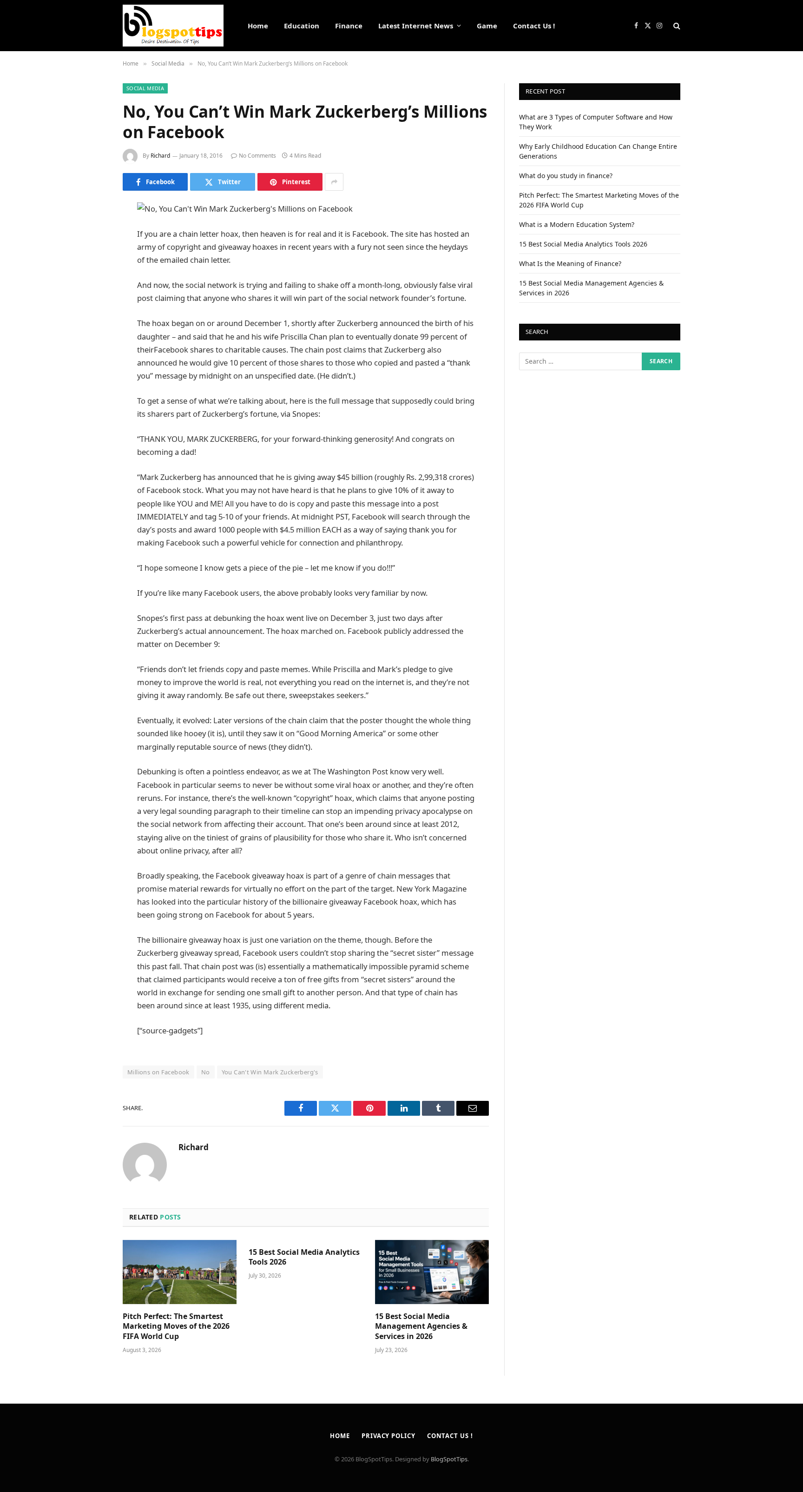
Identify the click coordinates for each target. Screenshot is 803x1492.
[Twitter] (90, 257)
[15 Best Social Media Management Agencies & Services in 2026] (432, 1272)
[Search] (675, 25)
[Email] (90, 328)
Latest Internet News (415, 25)
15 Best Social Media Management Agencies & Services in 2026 (421, 1327)
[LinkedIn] (90, 281)
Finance (348, 25)
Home (258, 25)
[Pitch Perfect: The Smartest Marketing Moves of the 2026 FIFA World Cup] (180, 1272)
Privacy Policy (388, 1436)
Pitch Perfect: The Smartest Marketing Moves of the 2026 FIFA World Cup (176, 1327)
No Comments (257, 156)
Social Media (145, 88)
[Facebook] (90, 233)
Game (487, 25)
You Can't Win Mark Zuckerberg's (270, 1072)
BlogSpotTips (449, 1459)
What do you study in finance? (565, 175)
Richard (160, 156)
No (205, 1072)
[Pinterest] (90, 304)
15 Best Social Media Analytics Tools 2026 (304, 1257)
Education (301, 25)
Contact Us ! (534, 25)
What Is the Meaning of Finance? (570, 263)
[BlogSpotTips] (173, 25)
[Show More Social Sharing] (334, 182)
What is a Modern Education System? (576, 224)
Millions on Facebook (158, 1072)
